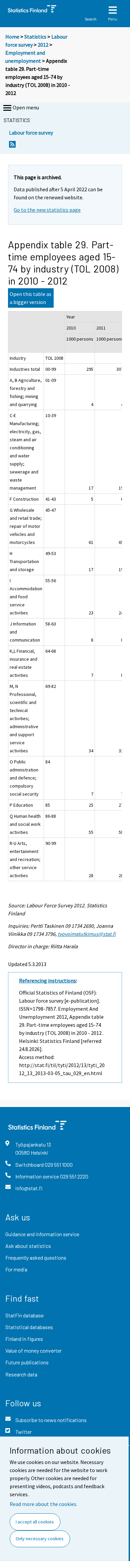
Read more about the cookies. (43, 1504)
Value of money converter (33, 1350)
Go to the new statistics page (47, 209)
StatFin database (24, 1315)
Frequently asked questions (35, 1257)
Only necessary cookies (40, 1538)
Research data (21, 1374)
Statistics (35, 36)
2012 (43, 44)
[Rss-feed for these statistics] (12, 146)
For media (16, 1269)
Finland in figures (24, 1339)
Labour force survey (31, 132)
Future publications (27, 1362)
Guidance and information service (42, 1234)
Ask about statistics (28, 1246)
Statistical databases (29, 1327)
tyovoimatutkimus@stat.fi (87, 933)
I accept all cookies (35, 1522)
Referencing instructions (47, 980)
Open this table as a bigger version (30, 298)
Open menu (26, 107)
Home (12, 36)
